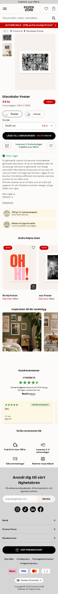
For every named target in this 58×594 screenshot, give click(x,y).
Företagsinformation (43, 559)
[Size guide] (6, 145)
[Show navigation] (4, 8)
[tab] (46, 9)
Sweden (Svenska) (30, 580)
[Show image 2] (7, 49)
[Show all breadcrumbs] (5, 31)
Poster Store (36, 586)
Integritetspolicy (29, 563)
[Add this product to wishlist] (51, 145)
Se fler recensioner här (29, 430)
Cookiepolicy (23, 559)
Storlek (6, 120)
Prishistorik (7, 202)
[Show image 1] (7, 37)
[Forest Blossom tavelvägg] (21, 332)
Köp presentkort (32, 550)
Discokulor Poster (35, 31)
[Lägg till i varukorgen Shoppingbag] (33, 287)
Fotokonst (18, 31)
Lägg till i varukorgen (29, 135)
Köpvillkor (9, 559)
